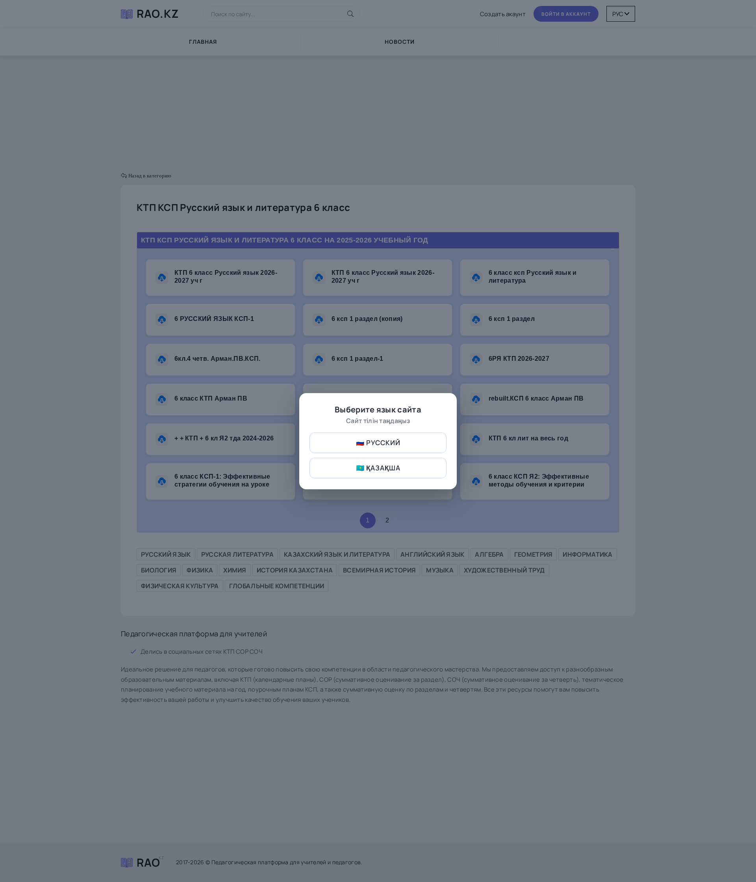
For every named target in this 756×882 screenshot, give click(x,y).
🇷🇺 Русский (378, 442)
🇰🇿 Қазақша (378, 467)
